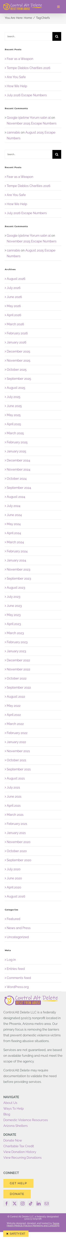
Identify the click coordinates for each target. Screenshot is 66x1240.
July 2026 (14, 288)
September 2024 (19, 488)
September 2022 (19, 687)
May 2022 (14, 706)
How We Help (17, 86)
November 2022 (18, 669)
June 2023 (14, 606)
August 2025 (16, 388)
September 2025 (19, 379)
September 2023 (19, 578)
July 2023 (13, 597)
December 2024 (18, 460)
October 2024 (17, 478)
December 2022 (18, 660)
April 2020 (14, 887)
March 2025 (15, 433)
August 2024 (16, 497)
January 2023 (16, 651)
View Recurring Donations (22, 1158)
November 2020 (18, 842)
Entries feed (16, 969)
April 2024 (14, 533)
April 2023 (14, 624)
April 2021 (14, 805)
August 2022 (16, 696)
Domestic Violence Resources (25, 1120)
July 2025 (13, 397)
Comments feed (19, 978)
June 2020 (14, 878)
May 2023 (14, 615)
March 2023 (15, 633)
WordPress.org (18, 987)
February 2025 (17, 442)
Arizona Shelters (15, 1126)
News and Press (19, 928)
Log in (11, 960)
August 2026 (16, 279)
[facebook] (6, 1203)
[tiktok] (30, 1203)
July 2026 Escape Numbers (27, 95)
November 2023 (18, 569)
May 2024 (14, 524)
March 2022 (15, 724)
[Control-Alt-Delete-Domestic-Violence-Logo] (22, 5)
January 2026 (16, 342)
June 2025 (14, 406)
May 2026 (14, 306)
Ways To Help (13, 1108)
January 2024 (16, 560)
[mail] (46, 1203)
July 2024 (13, 506)
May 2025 (14, 415)
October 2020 (17, 851)
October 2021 (16, 760)
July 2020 (14, 869)
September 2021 (19, 769)
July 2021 (13, 787)
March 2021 (15, 815)
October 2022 (16, 678)
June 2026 (14, 297)
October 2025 (17, 369)
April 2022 (14, 715)
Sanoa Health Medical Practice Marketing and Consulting (33, 1224)
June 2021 (14, 796)
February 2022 (17, 733)
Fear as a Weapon (20, 59)
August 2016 (16, 896)
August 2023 (16, 587)
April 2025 (14, 424)
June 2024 (14, 515)
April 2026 (14, 315)
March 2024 (15, 542)
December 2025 (18, 351)
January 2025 (16, 451)
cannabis (13, 132)
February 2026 (17, 333)
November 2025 (18, 360)
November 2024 (18, 469)
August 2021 (16, 778)
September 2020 (19, 860)
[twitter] (14, 1203)
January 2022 (16, 742)
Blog (6, 1114)
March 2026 (15, 324)
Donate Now (12, 1140)
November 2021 (18, 751)
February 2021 (17, 824)
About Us (10, 1103)
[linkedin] (38, 1203)
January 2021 (16, 833)
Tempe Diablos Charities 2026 (28, 68)
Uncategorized (18, 937)
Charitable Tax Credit (18, 1146)
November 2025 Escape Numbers (32, 123)
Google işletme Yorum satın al (28, 118)
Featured (13, 919)
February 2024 (17, 551)
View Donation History (19, 1152)
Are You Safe (16, 77)
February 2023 (17, 642)
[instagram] (22, 1203)
